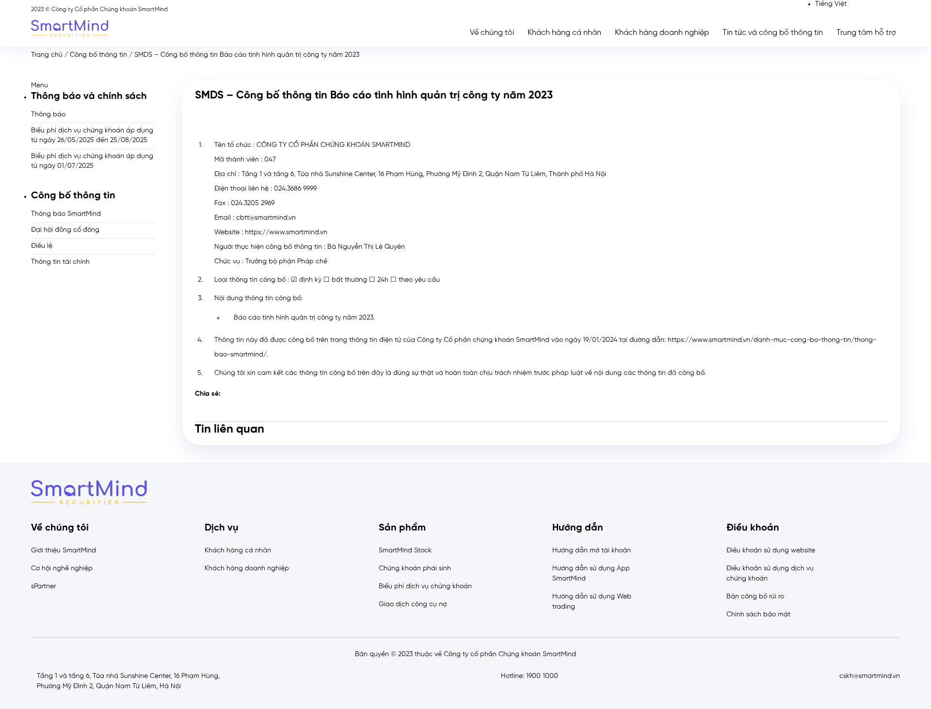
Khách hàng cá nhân (564, 33)
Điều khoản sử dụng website (770, 550)
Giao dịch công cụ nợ (413, 604)
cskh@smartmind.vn (869, 676)
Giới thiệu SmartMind (63, 550)
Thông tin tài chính (60, 262)
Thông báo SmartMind (66, 214)
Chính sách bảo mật (758, 614)
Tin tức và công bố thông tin (772, 33)
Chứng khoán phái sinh (415, 568)
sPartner (43, 586)
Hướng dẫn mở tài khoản (591, 550)
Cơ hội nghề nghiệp (62, 568)
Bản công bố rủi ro (755, 596)
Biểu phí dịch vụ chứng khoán (425, 586)
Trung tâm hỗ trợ (866, 33)
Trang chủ (47, 55)
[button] (93, 85)
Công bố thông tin (98, 55)
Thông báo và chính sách (89, 96)
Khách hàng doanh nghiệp (662, 33)
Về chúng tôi (492, 33)
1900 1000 (542, 676)
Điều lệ (41, 246)
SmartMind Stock (405, 550)
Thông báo (48, 114)
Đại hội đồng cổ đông (65, 230)
